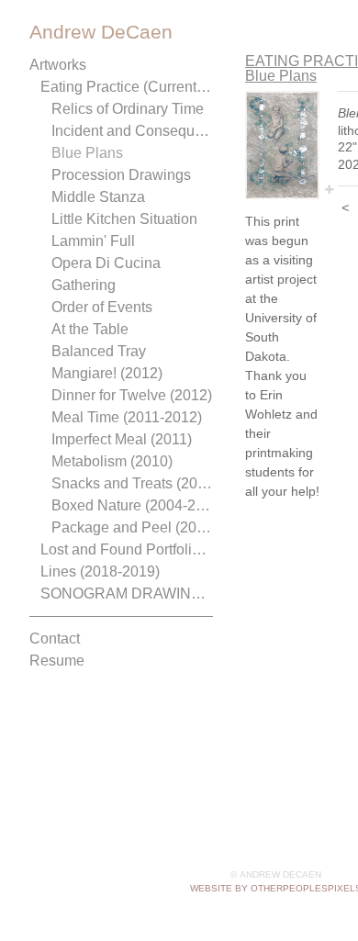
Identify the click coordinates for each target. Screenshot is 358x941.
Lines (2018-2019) (100, 571)
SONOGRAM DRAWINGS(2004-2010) (126, 593)
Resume (56, 660)
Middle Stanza (98, 197)
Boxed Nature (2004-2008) (132, 505)
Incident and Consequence (132, 131)
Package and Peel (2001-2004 (132, 527)
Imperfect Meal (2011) (121, 439)
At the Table (90, 329)
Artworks (57, 65)
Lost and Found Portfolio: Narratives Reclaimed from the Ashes (126, 549)
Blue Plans (87, 153)
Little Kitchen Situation (124, 219)
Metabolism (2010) (112, 461)
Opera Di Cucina (106, 263)
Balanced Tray (98, 351)
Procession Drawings (121, 175)
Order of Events (101, 307)
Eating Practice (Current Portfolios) (126, 87)
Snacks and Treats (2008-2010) (132, 483)
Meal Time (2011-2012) (126, 417)
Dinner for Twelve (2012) (131, 395)
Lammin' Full (93, 241)
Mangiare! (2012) (106, 373)
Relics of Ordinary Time (127, 109)
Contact (54, 638)
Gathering (83, 285)
